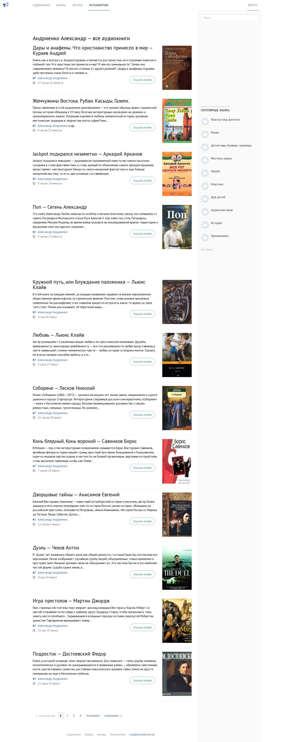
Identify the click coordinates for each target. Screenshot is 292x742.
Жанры (61, 5)
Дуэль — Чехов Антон (56, 547)
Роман (215, 132)
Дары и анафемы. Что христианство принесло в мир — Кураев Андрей (93, 50)
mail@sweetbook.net (142, 734)
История (216, 223)
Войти (252, 5)
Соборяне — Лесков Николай (64, 388)
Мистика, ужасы (221, 158)
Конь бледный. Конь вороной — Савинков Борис (85, 441)
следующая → (113, 715)
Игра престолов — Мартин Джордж (71, 600)
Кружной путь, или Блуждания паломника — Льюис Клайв (89, 285)
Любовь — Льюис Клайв (58, 335)
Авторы (77, 5)
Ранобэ (215, 171)
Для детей (218, 197)
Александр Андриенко (53, 78)
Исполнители (98, 5)
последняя (92, 715)
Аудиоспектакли (222, 210)
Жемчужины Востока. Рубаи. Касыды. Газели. (81, 101)
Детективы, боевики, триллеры (231, 145)
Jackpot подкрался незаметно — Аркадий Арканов (87, 154)
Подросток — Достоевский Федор (69, 654)
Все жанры (207, 249)
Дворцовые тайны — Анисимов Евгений (76, 494)
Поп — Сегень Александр (60, 207)
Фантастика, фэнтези (225, 119)
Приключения (219, 236)
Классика (217, 184)
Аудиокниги (41, 5)
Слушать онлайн (142, 79)
